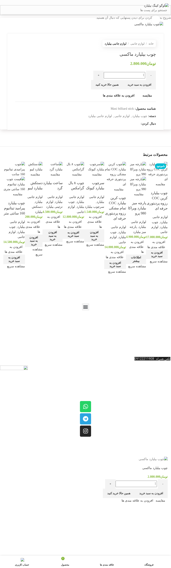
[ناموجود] (136, 169)
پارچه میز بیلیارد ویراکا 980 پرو (137, 208)
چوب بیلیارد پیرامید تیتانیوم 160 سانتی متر (14, 208)
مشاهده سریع (159, 261)
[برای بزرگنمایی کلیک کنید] (155, 19)
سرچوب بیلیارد (94, 206)
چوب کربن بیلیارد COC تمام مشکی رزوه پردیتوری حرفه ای (115, 208)
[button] (157, 254)
